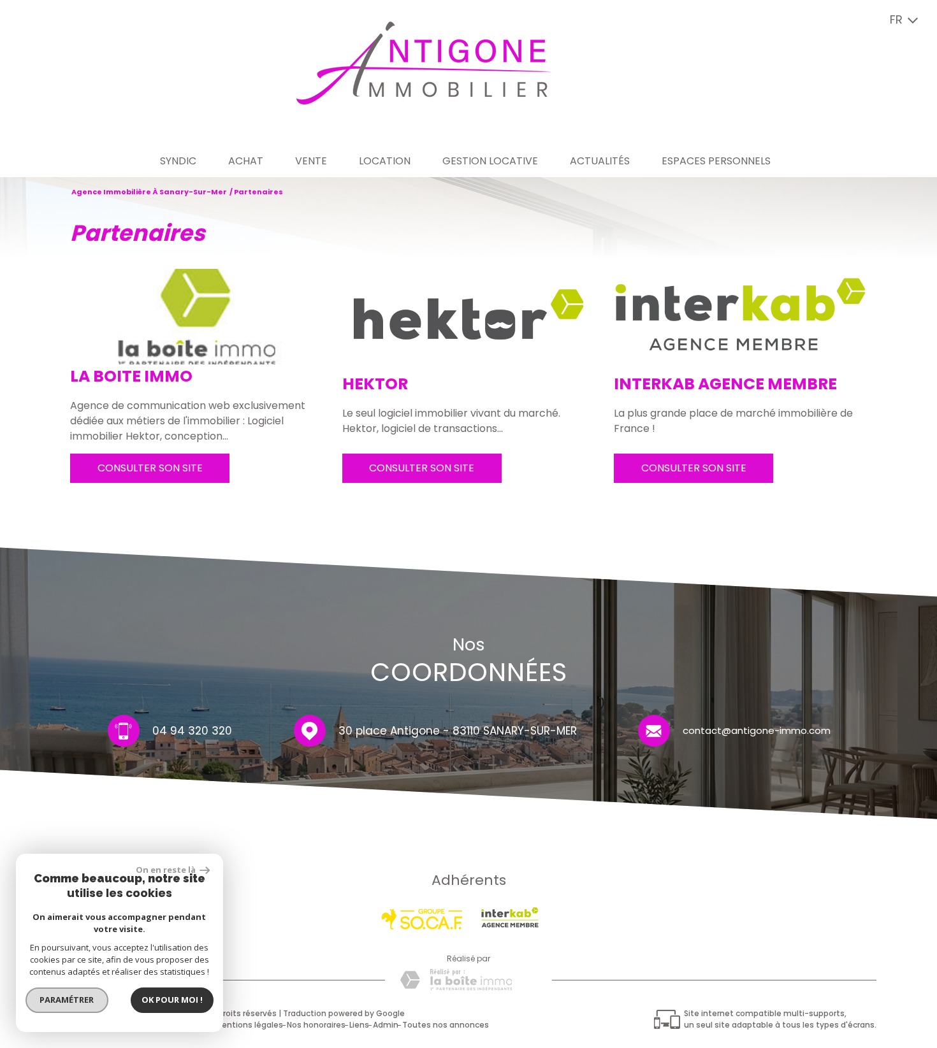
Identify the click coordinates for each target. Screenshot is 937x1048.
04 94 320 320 (192, 730)
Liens (359, 1024)
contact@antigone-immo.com (757, 729)
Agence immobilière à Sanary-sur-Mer (149, 192)
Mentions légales (249, 1024)
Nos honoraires (316, 1024)
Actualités (600, 161)
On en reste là (166, 869)
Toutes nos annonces (445, 1024)
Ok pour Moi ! (172, 999)
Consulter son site (150, 468)
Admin (385, 1024)
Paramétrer (67, 999)
